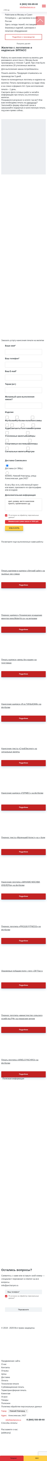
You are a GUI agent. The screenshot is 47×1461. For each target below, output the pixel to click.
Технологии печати (10, 1384)
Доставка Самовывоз (16, 460)
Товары (4, 1400)
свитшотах (31, 103)
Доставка (5, 1377)
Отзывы (5, 1371)
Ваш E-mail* (10, 371)
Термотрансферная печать (13, 1390)
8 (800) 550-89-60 (29, 4)
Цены (4, 1374)
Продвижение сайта (10, 1361)
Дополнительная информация (20, 495)
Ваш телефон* (12, 358)
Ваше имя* (10, 346)
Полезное (5, 1403)
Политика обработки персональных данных (21, 1407)
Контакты (5, 1367)
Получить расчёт (23, 44)
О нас (4, 1364)
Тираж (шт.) (10, 384)
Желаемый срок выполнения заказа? (19, 398)
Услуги (4, 1397)
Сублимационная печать (12, 1387)
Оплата (4, 1380)
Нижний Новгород (17, 1411)
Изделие (23, 432)
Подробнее (23, 585)
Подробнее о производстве (23, 37)
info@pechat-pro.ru (27, 7)
